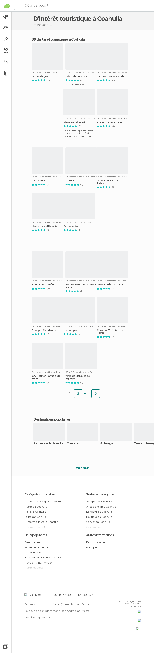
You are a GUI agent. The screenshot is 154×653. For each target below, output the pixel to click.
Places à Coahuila (35, 511)
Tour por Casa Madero (45, 330)
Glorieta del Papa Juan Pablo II (110, 182)
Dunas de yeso (40, 76)
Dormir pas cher (96, 542)
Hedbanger (70, 330)
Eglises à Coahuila (35, 516)
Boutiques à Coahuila (99, 516)
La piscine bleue (34, 552)
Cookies (29, 604)
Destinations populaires (51, 419)
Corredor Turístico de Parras (110, 331)
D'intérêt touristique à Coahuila (43, 501)
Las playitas (39, 180)
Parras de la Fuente (48, 443)
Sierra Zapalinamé (74, 122)
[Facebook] (124, 596)
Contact (86, 604)
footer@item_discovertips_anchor (74, 604)
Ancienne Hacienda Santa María (80, 285)
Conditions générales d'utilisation (44, 617)
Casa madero (32, 542)
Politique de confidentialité (41, 610)
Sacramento (70, 226)
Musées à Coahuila (35, 506)
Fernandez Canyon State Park (42, 557)
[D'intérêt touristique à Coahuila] (95, 393)
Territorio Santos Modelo (112, 76)
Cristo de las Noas (76, 76)
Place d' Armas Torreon (38, 562)
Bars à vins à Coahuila (99, 511)
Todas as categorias (100, 494)
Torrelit (69, 180)
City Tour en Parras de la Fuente (46, 377)
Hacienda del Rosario (45, 226)
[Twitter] (128, 596)
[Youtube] (138, 596)
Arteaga (106, 443)
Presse (85, 610)
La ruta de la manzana (110, 284)
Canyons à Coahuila (98, 521)
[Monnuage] (7, 5)
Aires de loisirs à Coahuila (101, 506)
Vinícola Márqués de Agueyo (77, 377)
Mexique (91, 547)
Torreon (73, 443)
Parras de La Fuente (36, 547)
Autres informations (100, 535)
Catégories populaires (39, 494)
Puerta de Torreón (43, 284)
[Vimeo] (133, 596)
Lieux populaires (35, 535)
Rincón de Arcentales (109, 122)
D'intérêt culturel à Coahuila (41, 521)
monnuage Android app (67, 610)
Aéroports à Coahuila (99, 501)
